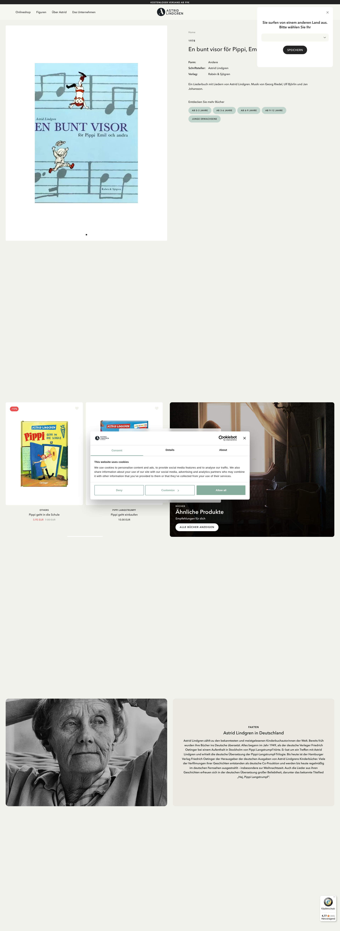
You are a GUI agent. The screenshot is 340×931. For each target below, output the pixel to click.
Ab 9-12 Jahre (274, 110)
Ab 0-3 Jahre (200, 110)
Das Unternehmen (83, 12)
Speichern (295, 50)
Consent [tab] (117, 450)
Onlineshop (23, 12)
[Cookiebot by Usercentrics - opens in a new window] (221, 438)
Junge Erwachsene (204, 119)
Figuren (41, 12)
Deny (119, 490)
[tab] (86, 234)
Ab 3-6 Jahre (224, 110)
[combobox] (295, 37)
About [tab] (223, 449)
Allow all (221, 490)
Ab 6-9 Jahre (249, 110)
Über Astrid (59, 12)
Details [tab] (170, 449)
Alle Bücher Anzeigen (197, 527)
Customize (168, 490)
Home (191, 32)
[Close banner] (244, 438)
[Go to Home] (169, 12)
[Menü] (334, 898)
